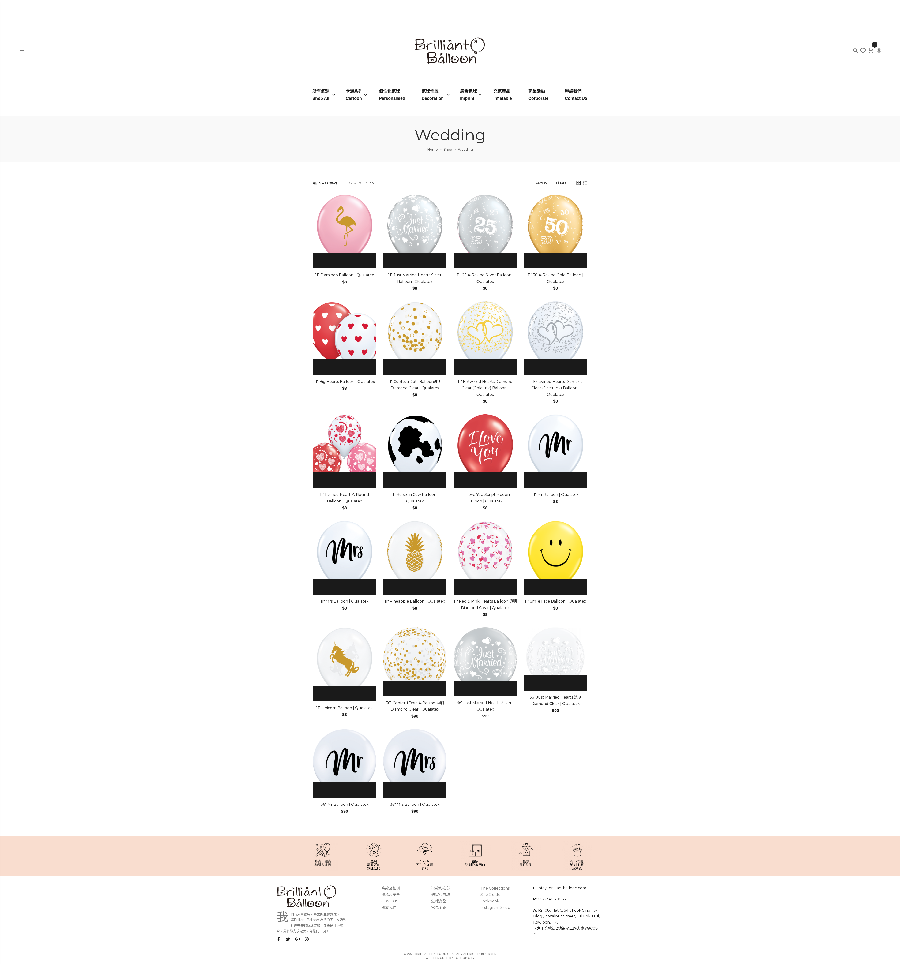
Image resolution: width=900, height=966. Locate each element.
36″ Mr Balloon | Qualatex (345, 804)
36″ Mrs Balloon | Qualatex (415, 804)
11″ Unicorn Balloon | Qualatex (344, 708)
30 (372, 183)
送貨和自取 (440, 894)
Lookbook (489, 901)
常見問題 (438, 907)
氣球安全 (438, 901)
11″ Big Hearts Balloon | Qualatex (344, 381)
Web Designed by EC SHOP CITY (450, 957)
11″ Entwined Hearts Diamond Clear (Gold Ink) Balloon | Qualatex (485, 388)
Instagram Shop (495, 907)
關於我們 (388, 907)
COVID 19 (389, 901)
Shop (448, 149)
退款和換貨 (440, 888)
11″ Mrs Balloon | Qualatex (345, 601)
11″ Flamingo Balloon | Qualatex (344, 275)
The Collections (495, 888)
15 (366, 183)
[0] (871, 50)
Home (432, 149)
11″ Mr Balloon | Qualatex (555, 494)
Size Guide (490, 894)
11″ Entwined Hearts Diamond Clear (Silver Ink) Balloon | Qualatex (555, 388)
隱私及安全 (390, 894)
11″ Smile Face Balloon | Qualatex (555, 601)
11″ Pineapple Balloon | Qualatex (415, 601)
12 (360, 183)
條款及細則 (390, 888)
